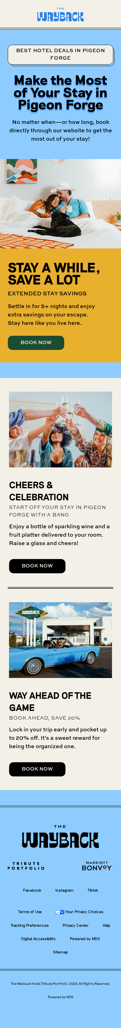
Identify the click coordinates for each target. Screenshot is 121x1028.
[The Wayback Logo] (60, 837)
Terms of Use (30, 911)
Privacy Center (76, 925)
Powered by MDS (85, 938)
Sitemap (60, 952)
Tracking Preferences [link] (30, 925)
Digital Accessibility (38, 938)
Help (106, 925)
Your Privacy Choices (84, 911)
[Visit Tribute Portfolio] (26, 866)
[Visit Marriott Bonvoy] (97, 866)
